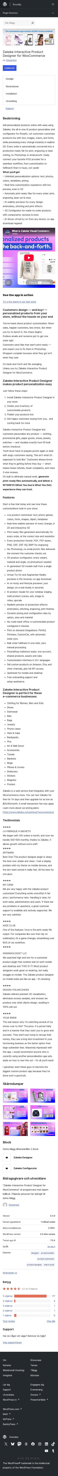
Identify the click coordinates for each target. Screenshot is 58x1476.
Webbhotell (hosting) (13, 1370)
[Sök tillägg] (32, 23)
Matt (7, 1414)
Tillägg (33, 1370)
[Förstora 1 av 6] (24, 1092)
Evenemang (36, 1389)
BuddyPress (10, 1424)
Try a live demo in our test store (19, 301)
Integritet (7, 1375)
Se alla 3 (51, 1246)
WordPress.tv (11, 1399)
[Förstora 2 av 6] (51, 1092)
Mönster (34, 1375)
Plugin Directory (10, 13)
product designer (34, 1265)
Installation (11, 93)
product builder (47, 1253)
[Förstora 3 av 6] (24, 1108)
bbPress (8, 1419)
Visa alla (51, 1321)
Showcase (35, 1360)
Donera (35, 1394)
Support (10, 108)
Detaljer (10, 78)
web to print (49, 1265)
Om (4, 1360)
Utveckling (11, 101)
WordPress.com (12, 1409)
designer (35, 1253)
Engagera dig (37, 1384)
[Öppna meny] (53, 4)
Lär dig (6, 1384)
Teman (33, 1365)
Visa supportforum (12, 1342)
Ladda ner (10, 68)
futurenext (11, 60)
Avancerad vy (10, 1272)
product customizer (46, 1259)
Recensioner (12, 86)
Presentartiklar (39, 1399)
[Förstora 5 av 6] (24, 1125)
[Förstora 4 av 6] (51, 1108)
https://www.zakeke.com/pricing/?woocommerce (28, 812)
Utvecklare (8, 1394)
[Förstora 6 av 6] (51, 1125)
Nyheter (7, 1365)
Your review (9, 1321)
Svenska (13, 1437)
